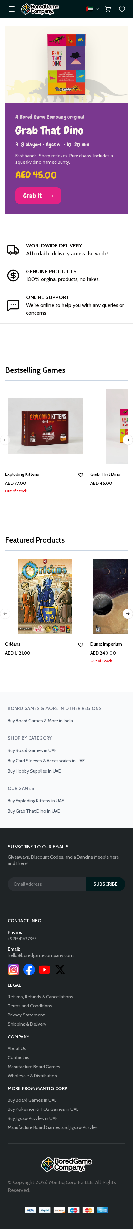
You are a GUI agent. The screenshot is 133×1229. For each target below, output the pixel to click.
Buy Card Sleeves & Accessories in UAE (46, 761)
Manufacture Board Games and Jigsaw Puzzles (53, 1127)
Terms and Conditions (30, 1006)
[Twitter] (60, 969)
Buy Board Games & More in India (40, 721)
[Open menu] (11, 9)
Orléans (12, 644)
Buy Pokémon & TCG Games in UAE (43, 1109)
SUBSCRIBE (105, 884)
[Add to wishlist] (80, 474)
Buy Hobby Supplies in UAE (34, 771)
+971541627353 (22, 939)
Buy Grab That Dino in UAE (34, 811)
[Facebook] (29, 969)
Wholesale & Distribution (32, 1075)
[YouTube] (44, 969)
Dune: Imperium (106, 644)
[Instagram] (13, 969)
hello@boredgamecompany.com (41, 955)
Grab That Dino (105, 474)
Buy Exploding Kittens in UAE (36, 801)
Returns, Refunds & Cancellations (40, 997)
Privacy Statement (26, 1015)
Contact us (18, 1057)
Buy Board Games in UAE (32, 750)
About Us (17, 1048)
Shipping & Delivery (27, 1024)
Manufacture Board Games (34, 1066)
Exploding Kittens (22, 474)
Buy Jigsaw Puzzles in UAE (32, 1118)
